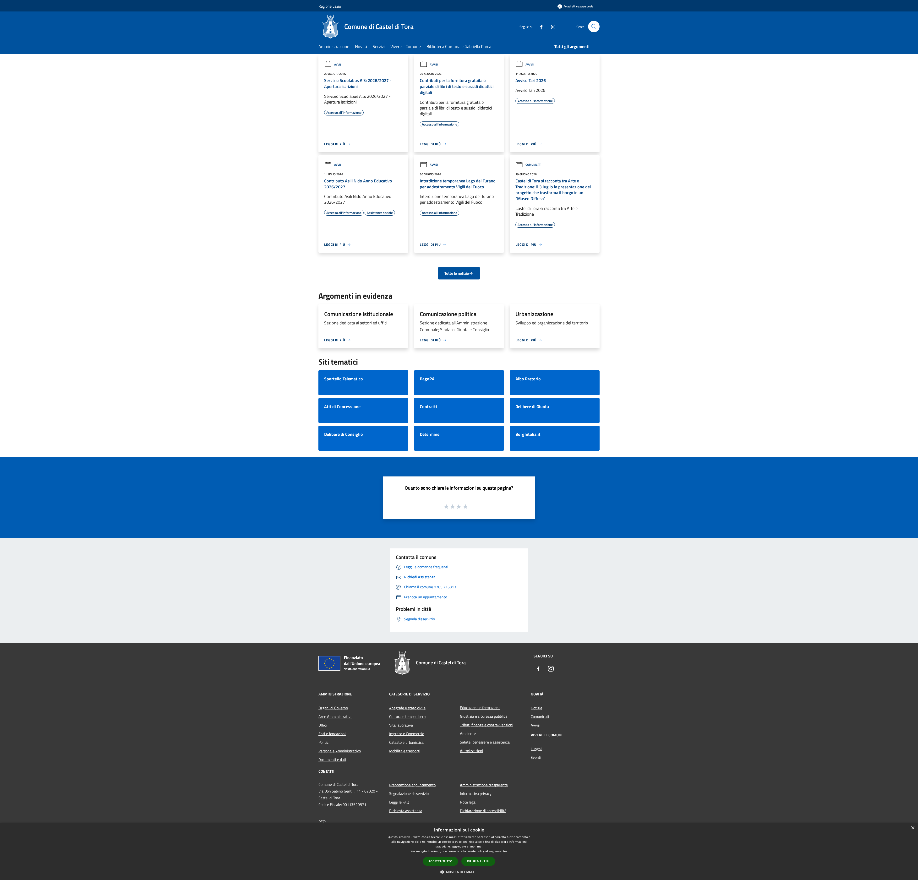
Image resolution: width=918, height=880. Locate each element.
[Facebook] (539, 26)
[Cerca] (594, 26)
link (505, 851)
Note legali (468, 802)
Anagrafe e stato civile (407, 708)
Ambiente (468, 733)
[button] (459, 871)
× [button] (912, 828)
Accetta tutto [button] (440, 861)
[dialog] (459, 851)
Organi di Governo (333, 708)
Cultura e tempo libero (407, 716)
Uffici (322, 725)
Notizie (536, 708)
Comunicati (533, 164)
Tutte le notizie (456, 273)
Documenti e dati (332, 759)
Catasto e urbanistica (406, 742)
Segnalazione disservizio (409, 793)
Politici (323, 742)
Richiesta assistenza (405, 811)
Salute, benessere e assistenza (485, 742)
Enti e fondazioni (332, 734)
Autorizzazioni (471, 751)
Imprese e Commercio (406, 734)
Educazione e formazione (480, 708)
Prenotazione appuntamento (412, 785)
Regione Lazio (329, 6)
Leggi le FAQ (399, 802)
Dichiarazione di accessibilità (483, 811)
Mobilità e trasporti (404, 751)
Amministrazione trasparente (484, 785)
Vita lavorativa (401, 725)
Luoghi (536, 749)
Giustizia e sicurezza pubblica (483, 716)
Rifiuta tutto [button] (478, 861)
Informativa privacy (476, 793)
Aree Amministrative (335, 716)
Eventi (536, 757)
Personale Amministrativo (339, 751)
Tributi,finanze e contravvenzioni (486, 725)
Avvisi (338, 64)
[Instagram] (551, 26)
